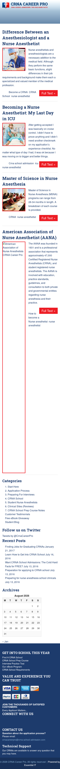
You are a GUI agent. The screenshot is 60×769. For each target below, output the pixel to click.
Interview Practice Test (13, 663)
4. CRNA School (14, 498)
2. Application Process (17, 490)
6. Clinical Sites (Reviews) (19, 506)
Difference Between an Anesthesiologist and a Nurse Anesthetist (25, 37)
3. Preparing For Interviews (19, 494)
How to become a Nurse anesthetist (38, 317)
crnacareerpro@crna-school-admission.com (23, 739)
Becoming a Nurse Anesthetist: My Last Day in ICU (28, 112)
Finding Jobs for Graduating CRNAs (24, 546)
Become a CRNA (18, 92)
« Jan (5, 641)
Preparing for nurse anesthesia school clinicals (30, 578)
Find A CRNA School (12, 657)
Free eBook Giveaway (17, 518)
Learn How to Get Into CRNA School (25, 554)
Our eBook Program (12, 666)
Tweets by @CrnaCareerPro (17, 536)
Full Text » (48, 93)
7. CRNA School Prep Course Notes (25, 510)
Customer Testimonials (17, 514)
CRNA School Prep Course (15, 660)
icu (36, 163)
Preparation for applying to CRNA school (27, 570)
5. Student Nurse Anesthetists (21, 502)
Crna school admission (21, 163)
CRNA (12, 217)
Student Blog (12, 522)
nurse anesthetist (20, 96)
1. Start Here (12, 486)
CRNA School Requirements (16, 669)
